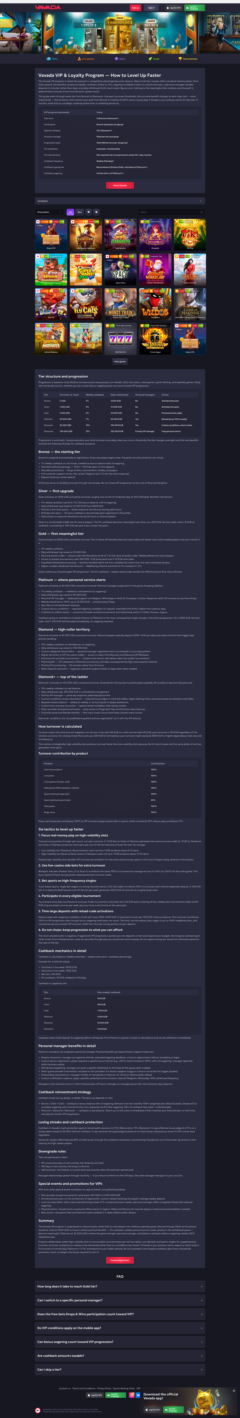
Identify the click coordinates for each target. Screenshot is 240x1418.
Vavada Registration (120, 1260)
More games (120, 361)
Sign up (135, 8)
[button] (3, 33)
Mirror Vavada (120, 185)
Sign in (151, 8)
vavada (3, 1)
